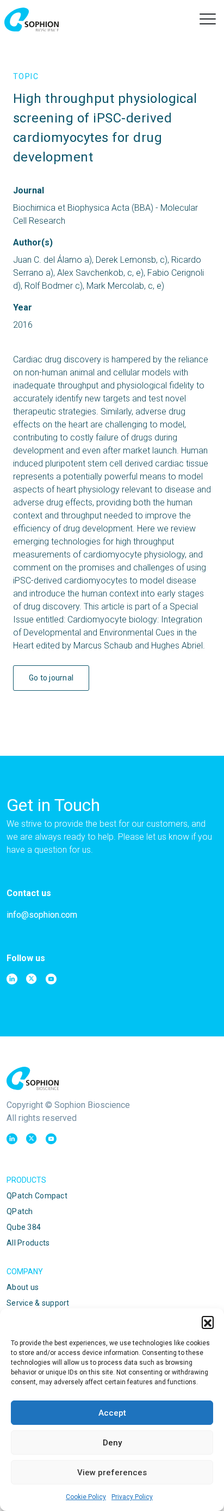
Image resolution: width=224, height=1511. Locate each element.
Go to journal (51, 677)
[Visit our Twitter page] (31, 979)
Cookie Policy (86, 1497)
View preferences (112, 1472)
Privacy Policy (132, 1497)
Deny (112, 1443)
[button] (207, 1322)
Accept (112, 1413)
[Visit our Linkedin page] (12, 979)
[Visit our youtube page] (51, 979)
